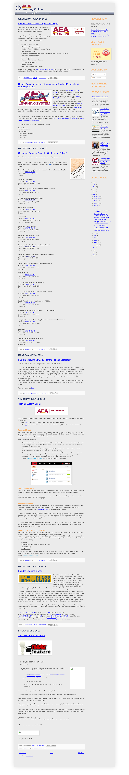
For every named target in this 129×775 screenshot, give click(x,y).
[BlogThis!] (51, 78)
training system (78, 107)
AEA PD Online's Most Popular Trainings (38, 23)
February (96, 242)
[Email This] (49, 78)
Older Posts (81, 753)
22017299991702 (30, 218)
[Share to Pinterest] (57, 78)
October (96, 201)
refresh (33, 676)
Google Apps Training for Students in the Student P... (102, 214)
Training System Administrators (99, 30)
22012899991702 (30, 331)
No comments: (42, 77)
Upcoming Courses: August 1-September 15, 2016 (42, 153)
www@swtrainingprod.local (59, 551)
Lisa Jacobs (47, 612)
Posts (94, 74)
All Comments (97, 77)
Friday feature (34, 748)
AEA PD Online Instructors (98, 36)
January (96, 245)
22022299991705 (30, 312)
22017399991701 (30, 237)
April (95, 238)
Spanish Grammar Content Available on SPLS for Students (105, 161)
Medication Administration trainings (104, 127)
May (95, 235)
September (97, 203)
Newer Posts (22, 753)
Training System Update (30, 404)
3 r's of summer (26, 748)
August (96, 205)
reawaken (38, 676)
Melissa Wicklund (56, 620)
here (32, 388)
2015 (94, 248)
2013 (94, 252)
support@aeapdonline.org (34, 458)
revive (28, 674)
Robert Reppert (51, 618)
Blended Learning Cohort (30, 571)
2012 (94, 255)
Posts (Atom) (29, 756)
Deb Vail (65, 616)
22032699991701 (30, 209)
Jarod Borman (45, 620)
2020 (94, 184)
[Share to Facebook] (55, 78)
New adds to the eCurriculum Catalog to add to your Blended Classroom (105, 112)
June (95, 233)
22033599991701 (30, 321)
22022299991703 (30, 190)
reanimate (62, 674)
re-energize (56, 674)
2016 (94, 194)
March (96, 240)
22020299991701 (30, 265)
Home (51, 753)
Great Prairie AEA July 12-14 (26, 612)
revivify (51, 674)
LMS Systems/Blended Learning (100, 35)
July (95, 208)
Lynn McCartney (56, 616)
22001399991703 (30, 284)
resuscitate (29, 676)
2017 (94, 191)
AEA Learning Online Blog (25, 13)
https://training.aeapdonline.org (45, 69)
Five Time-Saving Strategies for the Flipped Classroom (44, 360)
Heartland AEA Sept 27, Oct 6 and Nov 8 (30, 616)
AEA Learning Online (42, 13)
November (97, 198)
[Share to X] (53, 78)
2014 (94, 250)
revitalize (32, 674)
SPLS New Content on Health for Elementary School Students (105, 144)
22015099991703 (30, 275)
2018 (94, 189)
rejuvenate (45, 748)
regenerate (37, 674)
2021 (94, 182)
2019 (94, 187)
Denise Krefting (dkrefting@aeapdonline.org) (65, 118)
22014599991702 (30, 340)
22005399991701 (30, 303)
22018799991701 (30, 228)
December (97, 196)
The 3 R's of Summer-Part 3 (31, 635)
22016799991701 (30, 181)
